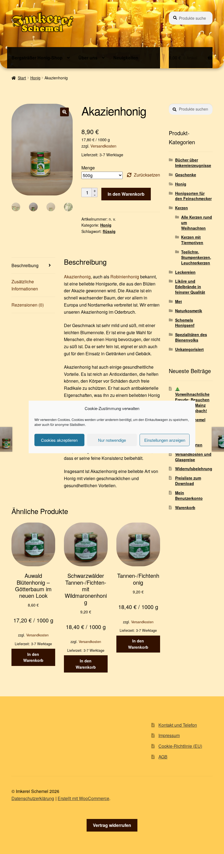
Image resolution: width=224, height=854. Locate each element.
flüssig (109, 231)
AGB (162, 757)
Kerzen (181, 207)
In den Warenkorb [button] (33, 657)
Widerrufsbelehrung (193, 468)
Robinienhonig (124, 276)
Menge (88, 168)
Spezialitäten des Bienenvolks (191, 337)
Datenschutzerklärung (32, 798)
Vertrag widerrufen (112, 825)
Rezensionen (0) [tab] (27, 305)
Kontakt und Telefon (177, 725)
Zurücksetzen (147, 175)
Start (22, 77)
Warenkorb (185, 507)
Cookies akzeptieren (59, 440)
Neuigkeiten (125, 57)
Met (178, 301)
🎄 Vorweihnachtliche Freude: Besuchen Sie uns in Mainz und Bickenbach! (192, 399)
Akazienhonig (77, 276)
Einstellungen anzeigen (164, 440)
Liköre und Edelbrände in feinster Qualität (190, 286)
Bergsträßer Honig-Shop (37, 57)
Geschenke (185, 174)
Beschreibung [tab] (25, 265)
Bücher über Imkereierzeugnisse (193, 162)
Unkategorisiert (189, 349)
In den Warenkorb (126, 194)
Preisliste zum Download (188, 480)
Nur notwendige (112, 440)
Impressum (169, 735)
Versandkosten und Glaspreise (193, 456)
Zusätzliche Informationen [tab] (24, 285)
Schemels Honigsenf (184, 322)
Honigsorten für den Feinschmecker (193, 196)
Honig (35, 77)
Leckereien (185, 272)
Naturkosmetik (188, 310)
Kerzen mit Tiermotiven (192, 239)
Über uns (88, 57)
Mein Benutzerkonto (189, 495)
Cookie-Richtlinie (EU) (180, 746)
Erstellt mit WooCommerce (83, 798)
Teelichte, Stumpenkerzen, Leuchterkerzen (196, 257)
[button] (64, 112)
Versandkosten (103, 146)
